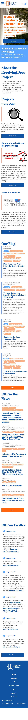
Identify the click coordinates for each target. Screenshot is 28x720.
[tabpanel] (14, 26)
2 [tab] (9, 43)
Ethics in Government (9, 289)
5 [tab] (16, 43)
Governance (12, 255)
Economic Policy (7, 495)
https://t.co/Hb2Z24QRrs (10, 550)
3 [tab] (12, 43)
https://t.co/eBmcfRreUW (11, 565)
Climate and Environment (16, 251)
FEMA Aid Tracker (10, 192)
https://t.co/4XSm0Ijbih (10, 610)
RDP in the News (14, 685)
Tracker (6, 251)
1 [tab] (7, 43)
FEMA (5, 255)
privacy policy (21, 703)
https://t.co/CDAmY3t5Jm (11, 552)
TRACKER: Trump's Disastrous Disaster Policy (15, 372)
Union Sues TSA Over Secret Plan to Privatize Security (14, 455)
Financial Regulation (8, 466)
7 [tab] (21, 43)
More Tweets (12, 655)
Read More (14, 41)
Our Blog (8, 243)
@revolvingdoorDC (8, 700)
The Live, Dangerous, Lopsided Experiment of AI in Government (14, 295)
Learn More (12, 135)
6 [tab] (18, 43)
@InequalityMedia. (16, 602)
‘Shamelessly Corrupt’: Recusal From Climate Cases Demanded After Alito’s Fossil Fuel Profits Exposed (12, 417)
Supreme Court (18, 410)
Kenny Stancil (7, 248)
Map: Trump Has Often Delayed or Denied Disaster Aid (13, 266)
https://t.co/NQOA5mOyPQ (11, 647)
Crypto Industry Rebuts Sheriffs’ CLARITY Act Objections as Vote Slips (12, 472)
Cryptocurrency (6, 464)
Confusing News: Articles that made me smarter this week (13, 500)
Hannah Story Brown (9, 284)
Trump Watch (8, 104)
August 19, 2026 (10, 558)
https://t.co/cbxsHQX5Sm (11, 608)
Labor (4, 451)
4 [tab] (14, 43)
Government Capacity (9, 258)
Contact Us (14, 697)
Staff (14, 689)
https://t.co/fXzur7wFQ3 (10, 629)
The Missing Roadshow (12, 485)
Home (14, 674)
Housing (19, 258)
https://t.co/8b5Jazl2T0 (16, 590)
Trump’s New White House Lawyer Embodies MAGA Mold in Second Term (13, 437)
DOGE (5, 253)
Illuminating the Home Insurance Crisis (12, 144)
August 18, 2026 (10, 597)
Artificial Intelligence (17, 287)
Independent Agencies (18, 448)
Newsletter (6, 287)
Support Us (14, 693)
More (12, 387)
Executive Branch (20, 253)
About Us (14, 678)
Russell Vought (8, 260)
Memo (5, 324)
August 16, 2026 (10, 618)
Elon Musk (11, 253)
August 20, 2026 (10, 531)
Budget (4, 482)
